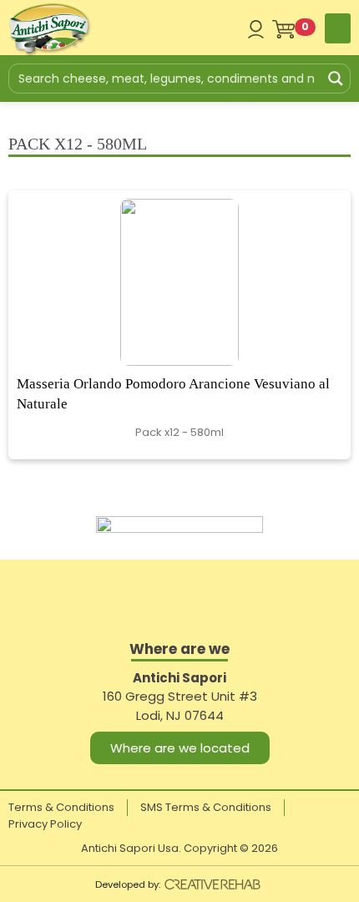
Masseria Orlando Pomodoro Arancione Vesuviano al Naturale (173, 394)
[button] (338, 28)
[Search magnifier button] (335, 78)
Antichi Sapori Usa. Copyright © (179, 848)
